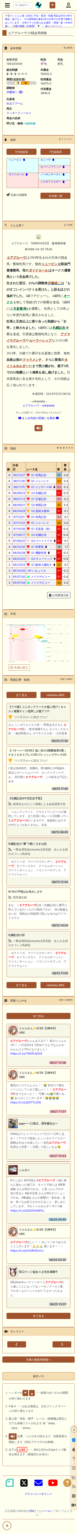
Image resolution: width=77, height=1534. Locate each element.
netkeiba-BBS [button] (55, 695)
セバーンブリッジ (50, 166)
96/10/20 (19, 546)
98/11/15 (19, 487)
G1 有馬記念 (38, 475)
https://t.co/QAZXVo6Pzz (27, 1210)
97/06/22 (19, 540)
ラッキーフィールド (19, 113)
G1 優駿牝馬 (38, 552)
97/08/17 (19, 534)
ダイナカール (16, 174)
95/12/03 (19, 564)
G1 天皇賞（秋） (41, 528)
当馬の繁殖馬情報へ (38, 1359)
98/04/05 (19, 511)
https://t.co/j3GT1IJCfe (25, 1102)
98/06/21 (19, 505)
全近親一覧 (55, 195)
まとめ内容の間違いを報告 (38, 418)
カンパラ (45, 159)
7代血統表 (55, 151)
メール (46, 1510)
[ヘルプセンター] (67, 1483)
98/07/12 (19, 499)
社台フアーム (15, 103)
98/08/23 (19, 493)
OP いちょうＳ (36, 570)
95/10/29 (19, 570)
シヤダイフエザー (50, 181)
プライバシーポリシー (38, 1494)
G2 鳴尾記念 (38, 505)
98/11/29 (19, 481)
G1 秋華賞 (37, 546)
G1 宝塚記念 (38, 499)
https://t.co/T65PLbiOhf (26, 1053)
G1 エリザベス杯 (41, 487)
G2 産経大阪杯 (39, 511)
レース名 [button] (32, 469)
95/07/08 (19, 582)
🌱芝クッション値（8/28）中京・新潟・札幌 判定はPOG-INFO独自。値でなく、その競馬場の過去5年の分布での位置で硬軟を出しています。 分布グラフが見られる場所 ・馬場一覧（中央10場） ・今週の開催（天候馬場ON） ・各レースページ (39, 20)
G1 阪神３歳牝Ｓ (41, 564)
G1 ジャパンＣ (39, 481)
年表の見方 (21, 667)
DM (31, 1510)
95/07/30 (19, 576)
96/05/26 (19, 552)
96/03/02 (19, 558)
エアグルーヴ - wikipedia (38, 405)
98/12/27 (19, 475)
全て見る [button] (21, 695)
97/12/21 (19, 517)
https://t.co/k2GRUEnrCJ (27, 1250)
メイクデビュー (40, 576)
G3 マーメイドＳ (41, 540)
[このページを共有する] (7, 1525)
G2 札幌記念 (38, 493)
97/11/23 (19, 522)
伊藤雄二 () (15, 92)
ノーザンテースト (50, 174)
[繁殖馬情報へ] (23, 159)
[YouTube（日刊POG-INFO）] (53, 1483)
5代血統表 (21, 151)
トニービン (15, 159)
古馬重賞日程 (60, 595)
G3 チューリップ (41, 558)
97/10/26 (19, 528)
